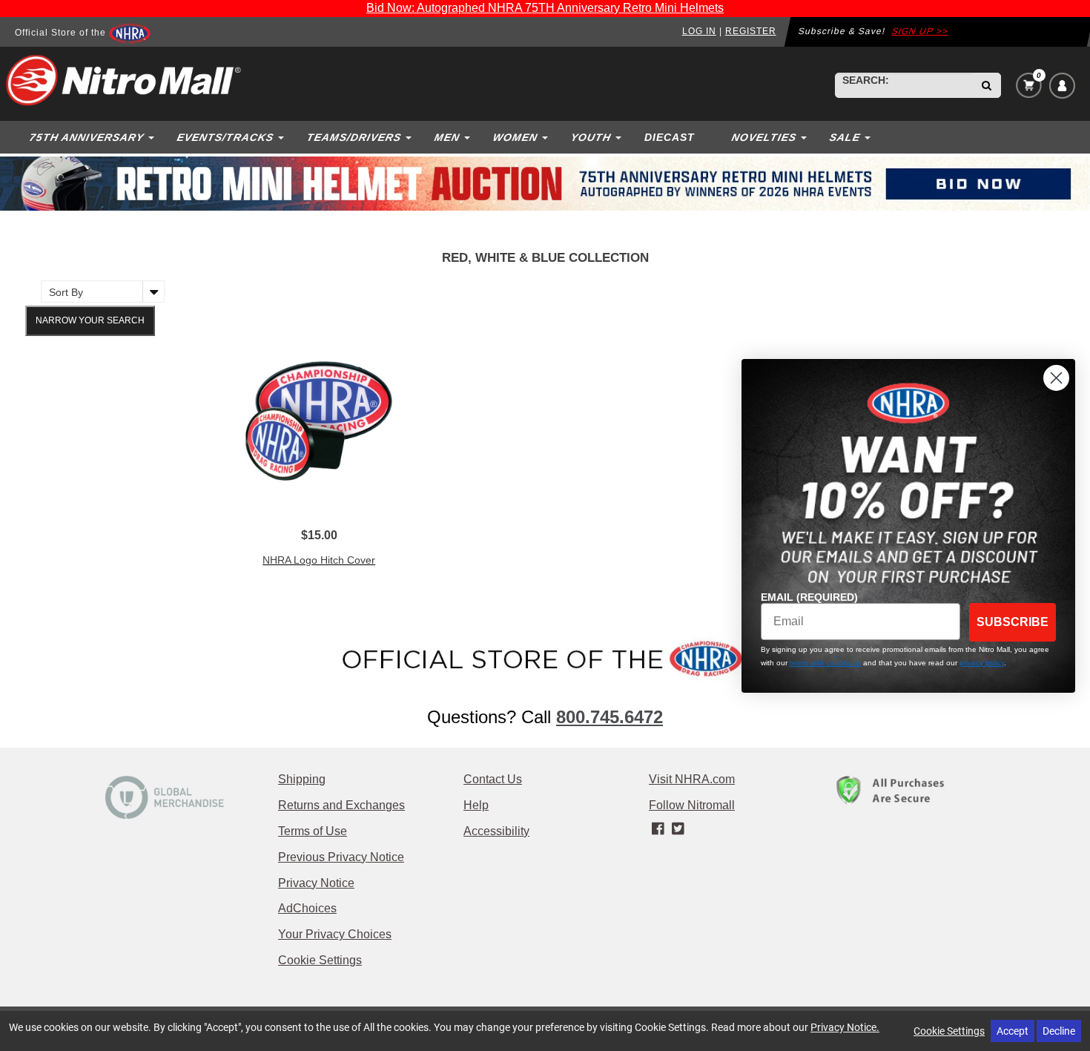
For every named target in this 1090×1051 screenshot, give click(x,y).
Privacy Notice (316, 883)
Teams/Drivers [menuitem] (353, 137)
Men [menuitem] (446, 137)
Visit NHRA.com (692, 779)
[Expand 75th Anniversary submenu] (153, 137)
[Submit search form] (986, 85)
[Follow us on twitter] (677, 829)
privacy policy (981, 663)
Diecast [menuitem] (669, 137)
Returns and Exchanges (341, 805)
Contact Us (492, 779)
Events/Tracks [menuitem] (225, 137)
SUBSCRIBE (1012, 622)
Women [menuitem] (515, 137)
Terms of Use (312, 831)
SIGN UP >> (920, 31)
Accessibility (496, 831)
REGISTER (750, 31)
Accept (1012, 1031)
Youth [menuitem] (590, 137)
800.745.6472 (609, 717)
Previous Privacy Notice (341, 857)
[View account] (1062, 86)
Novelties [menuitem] (763, 137)
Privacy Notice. (844, 1027)
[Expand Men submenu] (469, 137)
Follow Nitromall (692, 805)
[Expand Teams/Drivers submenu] (410, 137)
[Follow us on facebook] (659, 829)
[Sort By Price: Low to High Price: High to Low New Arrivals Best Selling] (99, 291)
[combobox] (904, 85)
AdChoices (307, 908)
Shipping (302, 779)
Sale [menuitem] (844, 137)
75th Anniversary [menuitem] (86, 137)
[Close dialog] (1056, 378)
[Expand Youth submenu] (620, 137)
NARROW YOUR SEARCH (90, 320)
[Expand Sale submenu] (869, 137)
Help (476, 805)
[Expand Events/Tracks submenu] (282, 137)
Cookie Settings (320, 960)
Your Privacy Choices (335, 934)
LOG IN (699, 31)
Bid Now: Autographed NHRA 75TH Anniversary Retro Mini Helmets (545, 7)
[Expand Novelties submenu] (805, 137)
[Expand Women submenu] (546, 137)
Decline (1059, 1031)
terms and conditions (825, 663)
